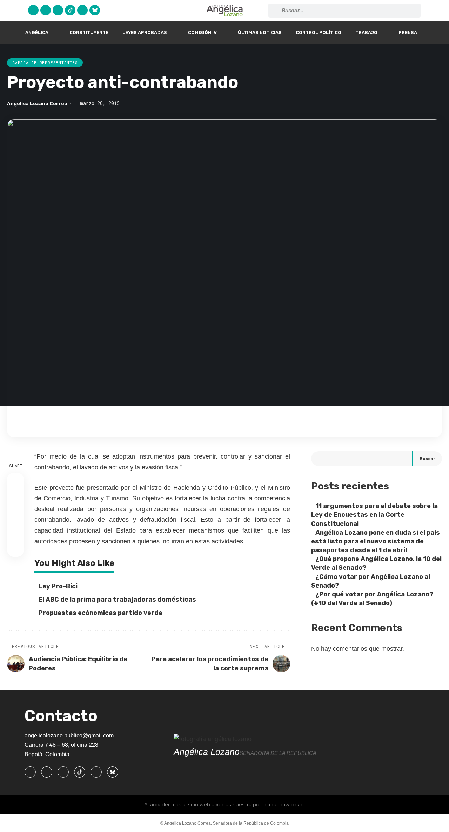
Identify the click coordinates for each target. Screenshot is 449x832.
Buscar (427, 458)
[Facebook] (33, 10)
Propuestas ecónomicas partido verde (100, 613)
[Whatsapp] (82, 10)
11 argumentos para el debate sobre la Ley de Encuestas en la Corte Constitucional (374, 514)
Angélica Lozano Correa (37, 103)
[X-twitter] (45, 10)
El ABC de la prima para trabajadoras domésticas (117, 599)
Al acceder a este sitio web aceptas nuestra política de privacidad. (224, 804)
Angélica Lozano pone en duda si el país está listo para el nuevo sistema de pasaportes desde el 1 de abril (375, 541)
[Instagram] (58, 10)
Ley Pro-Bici (58, 586)
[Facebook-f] (30, 772)
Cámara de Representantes (45, 62)
